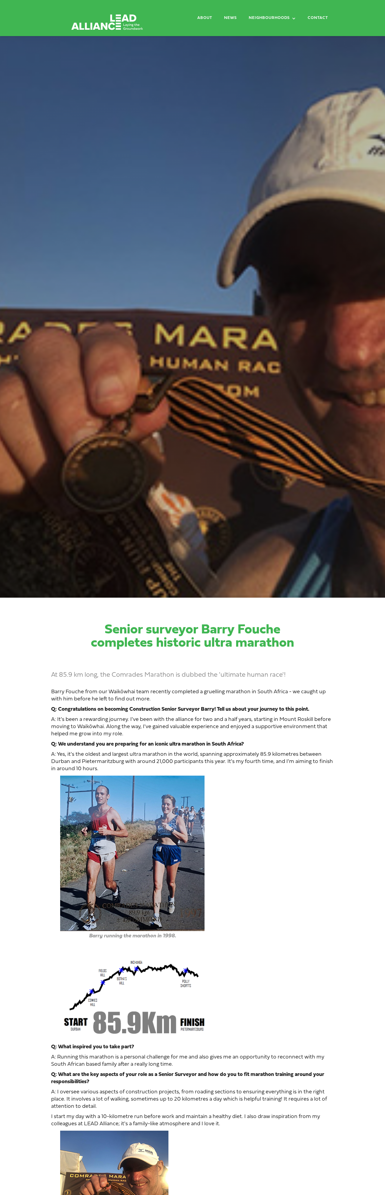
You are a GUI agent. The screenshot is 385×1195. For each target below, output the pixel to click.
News (230, 18)
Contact (318, 18)
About (204, 18)
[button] (272, 19)
